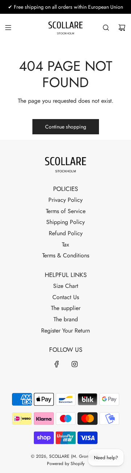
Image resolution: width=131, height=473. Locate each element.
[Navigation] (8, 28)
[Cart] (122, 28)
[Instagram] (75, 364)
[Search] (106, 28)
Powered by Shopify (65, 463)
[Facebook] (57, 364)
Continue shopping (65, 126)
